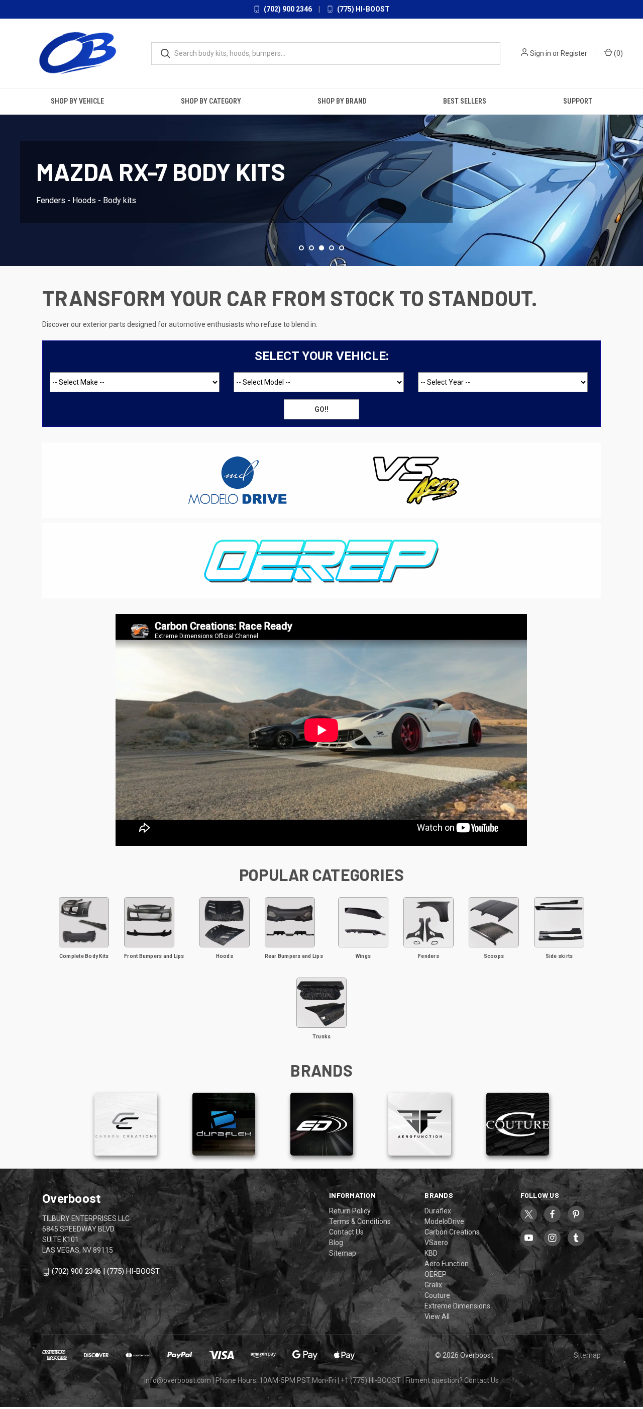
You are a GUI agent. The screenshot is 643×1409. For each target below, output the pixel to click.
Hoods (224, 956)
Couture (437, 1295)
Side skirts (559, 956)
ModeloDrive (444, 1221)
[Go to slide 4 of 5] (634, 172)
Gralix (433, 1285)
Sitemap (342, 1253)
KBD (431, 1253)
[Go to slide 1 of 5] (301, 247)
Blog (336, 1243)
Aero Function (446, 1264)
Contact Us (346, 1232)
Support (577, 101)
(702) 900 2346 (287, 9)
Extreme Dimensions (457, 1306)
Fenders (428, 956)
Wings (363, 956)
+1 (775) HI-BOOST (371, 1380)
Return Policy (350, 1211)
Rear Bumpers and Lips (294, 956)
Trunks (321, 1036)
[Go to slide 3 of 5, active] (321, 247)
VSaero (436, 1243)
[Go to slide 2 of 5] (9, 172)
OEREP (435, 1274)
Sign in (540, 53)
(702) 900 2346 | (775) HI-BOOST (106, 1271)
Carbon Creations (452, 1232)
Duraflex (437, 1211)
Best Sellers (464, 101)
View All (437, 1316)
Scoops (494, 956)
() (617, 53)
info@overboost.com (177, 1380)
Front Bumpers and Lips (154, 956)
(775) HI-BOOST (363, 9)
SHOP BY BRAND (342, 101)
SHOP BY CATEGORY (211, 101)
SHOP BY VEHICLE (77, 101)
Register (574, 53)
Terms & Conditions (360, 1221)
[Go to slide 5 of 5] (341, 247)
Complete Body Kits (84, 956)
